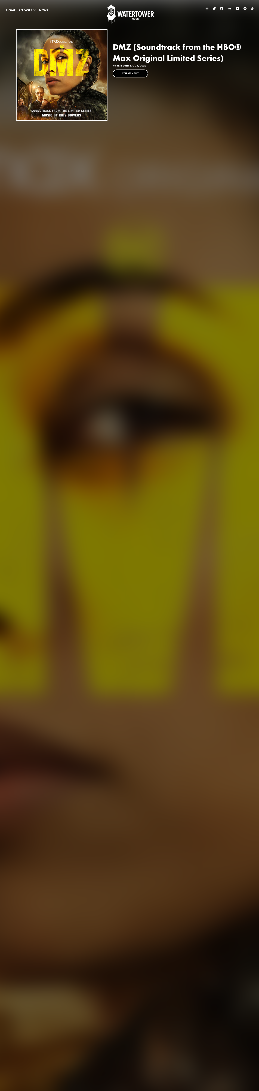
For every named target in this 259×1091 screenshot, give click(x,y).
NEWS (43, 10)
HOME (11, 10)
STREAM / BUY (130, 73)
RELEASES (25, 10)
